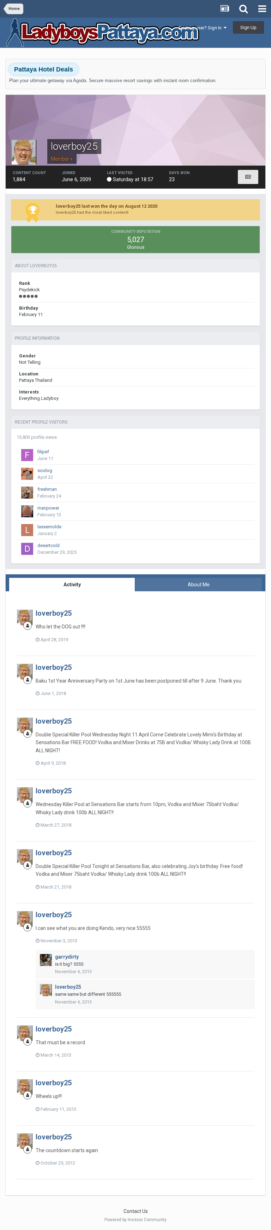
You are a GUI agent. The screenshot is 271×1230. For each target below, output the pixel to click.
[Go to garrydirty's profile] (46, 960)
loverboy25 (54, 613)
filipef (43, 451)
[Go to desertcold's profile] (27, 549)
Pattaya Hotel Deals (43, 69)
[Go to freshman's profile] (27, 493)
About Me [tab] (199, 584)
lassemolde (49, 526)
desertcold (48, 545)
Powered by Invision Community (135, 1219)
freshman (47, 489)
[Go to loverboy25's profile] (24, 617)
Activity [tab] (72, 584)
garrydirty (67, 957)
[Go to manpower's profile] (27, 511)
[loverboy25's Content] (248, 177)
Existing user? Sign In (201, 27)
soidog (44, 470)
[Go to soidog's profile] (27, 474)
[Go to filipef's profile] (27, 455)
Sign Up (248, 27)
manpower (48, 508)
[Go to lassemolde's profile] (27, 530)
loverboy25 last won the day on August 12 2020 (106, 206)
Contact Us (136, 1211)
